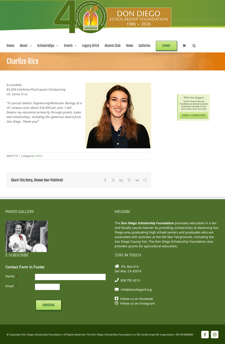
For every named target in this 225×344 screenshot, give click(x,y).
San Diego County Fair (131, 241)
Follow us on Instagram (137, 303)
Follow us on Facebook (136, 299)
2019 (39, 156)
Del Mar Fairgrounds (177, 237)
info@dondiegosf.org (136, 289)
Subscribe (48, 305)
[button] (194, 45)
